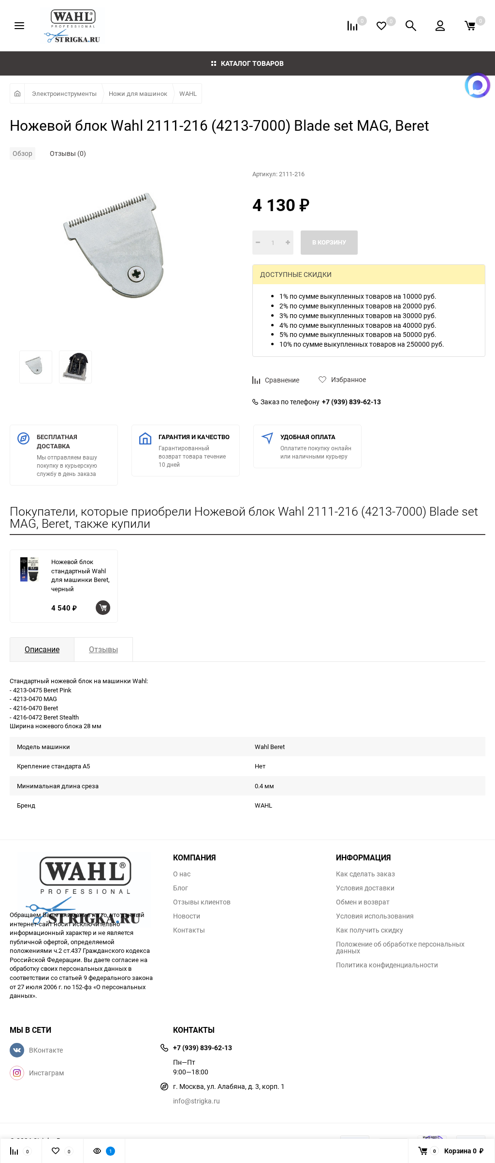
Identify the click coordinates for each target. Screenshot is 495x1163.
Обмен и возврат (363, 902)
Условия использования (375, 916)
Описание (42, 649)
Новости (186, 916)
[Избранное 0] (381, 26)
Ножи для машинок (138, 93)
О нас (181, 874)
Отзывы (103, 649)
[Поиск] (411, 25)
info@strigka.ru (196, 1100)
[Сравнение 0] (352, 26)
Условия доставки (365, 888)
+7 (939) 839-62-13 (351, 401)
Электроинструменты (64, 93)
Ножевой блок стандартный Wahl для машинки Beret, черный (80, 575)
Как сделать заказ (365, 874)
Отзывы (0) (68, 153)
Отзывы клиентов (202, 902)
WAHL (188, 93)
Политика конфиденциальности (387, 965)
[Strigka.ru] (84, 876)
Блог (180, 888)
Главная (17, 93)
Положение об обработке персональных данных (400, 947)
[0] (470, 26)
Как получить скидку (369, 930)
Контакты (189, 930)
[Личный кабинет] (440, 25)
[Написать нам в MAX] (477, 85)
